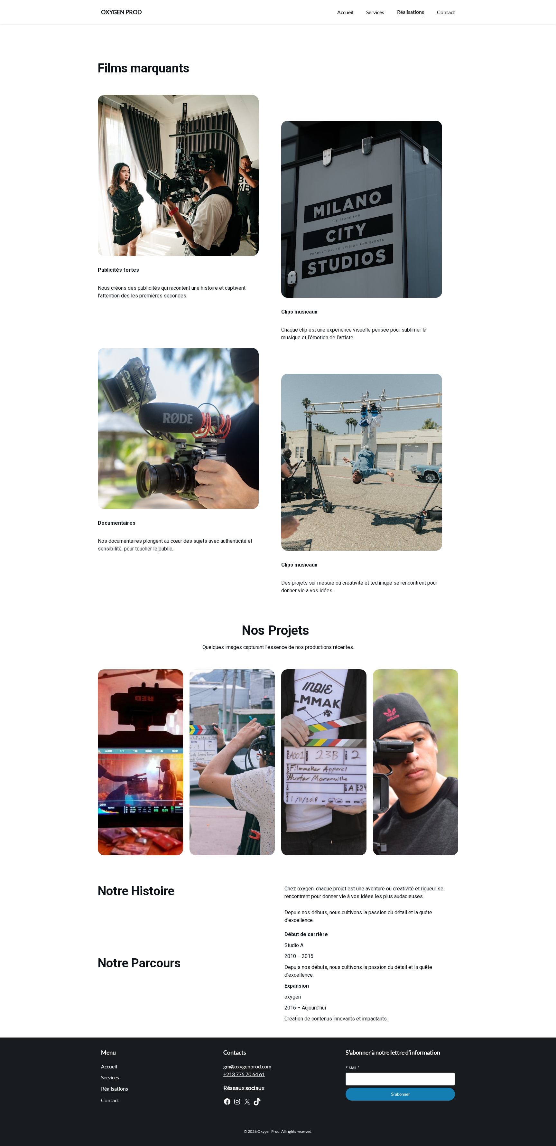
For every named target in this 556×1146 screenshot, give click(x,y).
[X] (247, 1101)
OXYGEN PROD (121, 11)
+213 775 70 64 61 (244, 1074)
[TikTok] (257, 1101)
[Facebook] (227, 1101)
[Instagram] (237, 1101)
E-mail (352, 1068)
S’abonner (400, 1094)
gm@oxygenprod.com (247, 1066)
